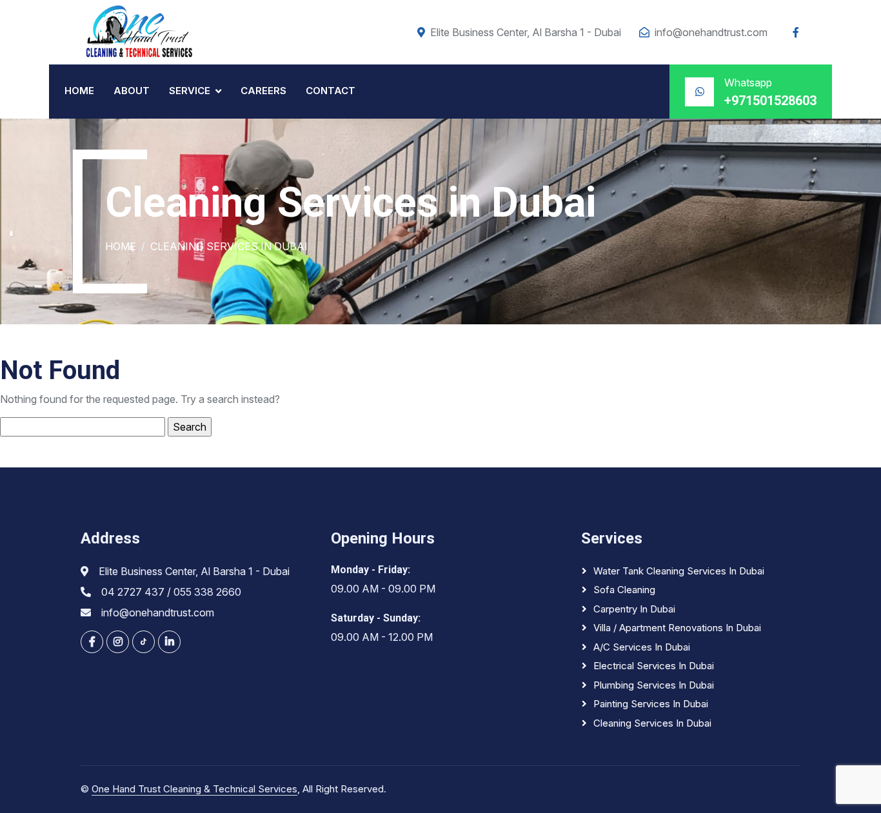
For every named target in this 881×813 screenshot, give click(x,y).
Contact (330, 90)
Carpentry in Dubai (634, 609)
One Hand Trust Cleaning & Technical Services (194, 789)
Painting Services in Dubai (650, 704)
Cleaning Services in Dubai (652, 723)
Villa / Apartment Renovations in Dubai (677, 628)
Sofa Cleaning (624, 589)
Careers (263, 90)
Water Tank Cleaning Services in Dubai (678, 571)
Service (189, 90)
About (132, 90)
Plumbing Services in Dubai (653, 685)
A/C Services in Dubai (641, 647)
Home (79, 90)
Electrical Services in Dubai (653, 666)
